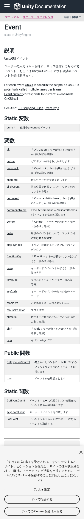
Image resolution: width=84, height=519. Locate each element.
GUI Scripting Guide (30, 108)
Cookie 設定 (42, 489)
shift (9, 328)
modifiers (12, 303)
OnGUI (29, 85)
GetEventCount (16, 400)
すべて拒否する (42, 499)
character (12, 179)
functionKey (14, 256)
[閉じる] (81, 452)
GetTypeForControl (18, 362)
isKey (10, 268)
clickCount (13, 186)
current (11, 127)
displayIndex (14, 244)
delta (10, 233)
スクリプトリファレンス (38, 17)
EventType (52, 108)
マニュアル (12, 17)
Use (9, 378)
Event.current (13, 94)
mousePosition (16, 310)
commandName (16, 210)
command (13, 198)
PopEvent (12, 419)
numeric (12, 316)
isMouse (12, 279)
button (11, 161)
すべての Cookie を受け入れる (42, 511)
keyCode (12, 291)
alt (8, 149)
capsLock (13, 168)
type (9, 340)
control (11, 221)
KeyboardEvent (16, 412)
